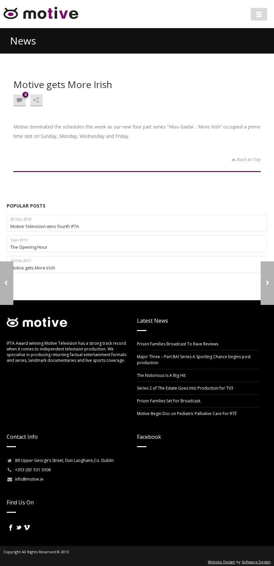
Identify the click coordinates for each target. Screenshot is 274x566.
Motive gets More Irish (62, 84)
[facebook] (11, 527)
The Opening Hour (28, 247)
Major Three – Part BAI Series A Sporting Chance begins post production (194, 360)
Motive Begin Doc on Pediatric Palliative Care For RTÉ (187, 413)
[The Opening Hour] (6, 283)
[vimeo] (27, 527)
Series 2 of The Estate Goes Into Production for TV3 (185, 388)
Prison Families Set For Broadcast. (169, 401)
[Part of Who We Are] (267, 283)
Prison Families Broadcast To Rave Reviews (177, 344)
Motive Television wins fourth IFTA (44, 226)
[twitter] (19, 527)
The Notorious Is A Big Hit (161, 375)
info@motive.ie (29, 479)
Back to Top (249, 159)
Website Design (221, 561)
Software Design (256, 561)
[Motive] (41, 20)
